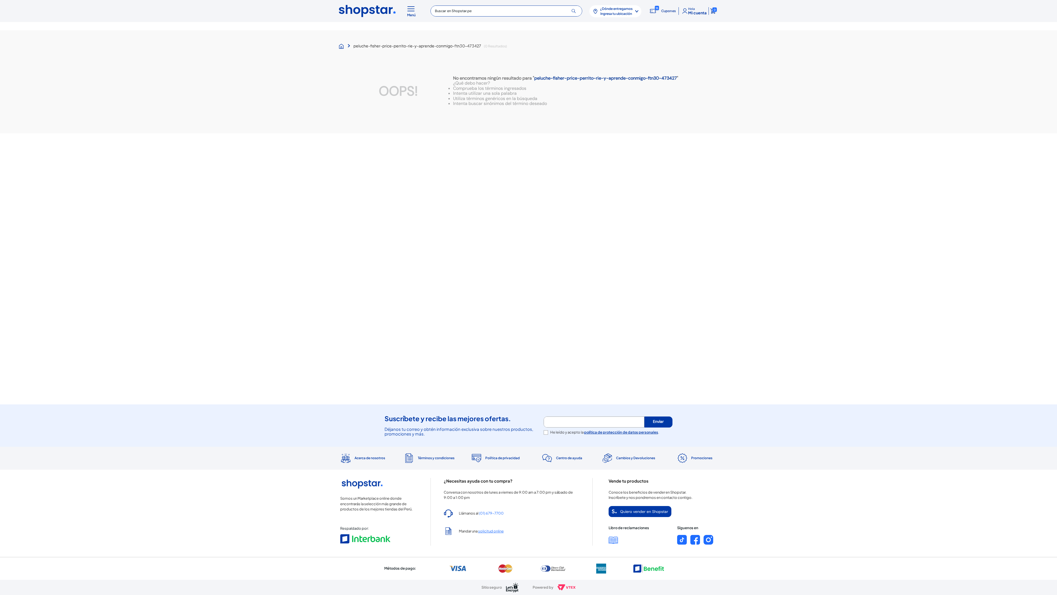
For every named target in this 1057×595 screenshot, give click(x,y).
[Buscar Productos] (575, 11)
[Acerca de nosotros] (362, 458)
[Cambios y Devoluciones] (628, 458)
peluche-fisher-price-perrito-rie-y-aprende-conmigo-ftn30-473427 (417, 45)
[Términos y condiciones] (429, 458)
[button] (412, 11)
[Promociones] (694, 458)
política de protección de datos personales (621, 432)
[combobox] (506, 11)
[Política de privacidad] (495, 458)
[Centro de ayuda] (561, 458)
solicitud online (491, 531)
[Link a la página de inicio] (342, 46)
